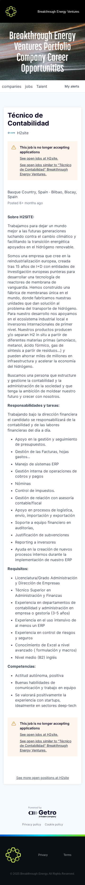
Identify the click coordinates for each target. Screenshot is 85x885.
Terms (67, 855)
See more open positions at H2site (42, 778)
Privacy (43, 855)
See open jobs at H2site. (39, 158)
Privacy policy (31, 824)
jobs (29, 86)
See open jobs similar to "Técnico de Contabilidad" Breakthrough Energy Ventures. (45, 169)
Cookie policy (54, 824)
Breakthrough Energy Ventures (58, 11)
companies (11, 86)
